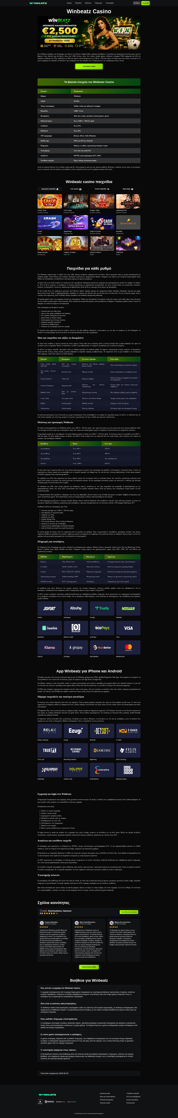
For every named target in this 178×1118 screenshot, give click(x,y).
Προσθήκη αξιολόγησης (129, 912)
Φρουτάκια (126, 189)
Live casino (74, 189)
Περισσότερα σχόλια (89, 967)
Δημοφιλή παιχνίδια (48, 189)
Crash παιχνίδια (100, 189)
